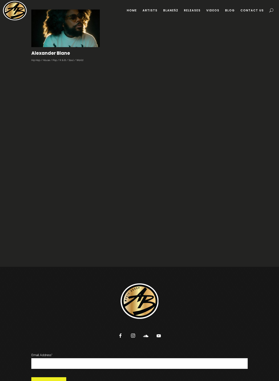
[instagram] (133, 336)
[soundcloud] (146, 336)
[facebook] (120, 336)
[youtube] (159, 338)
